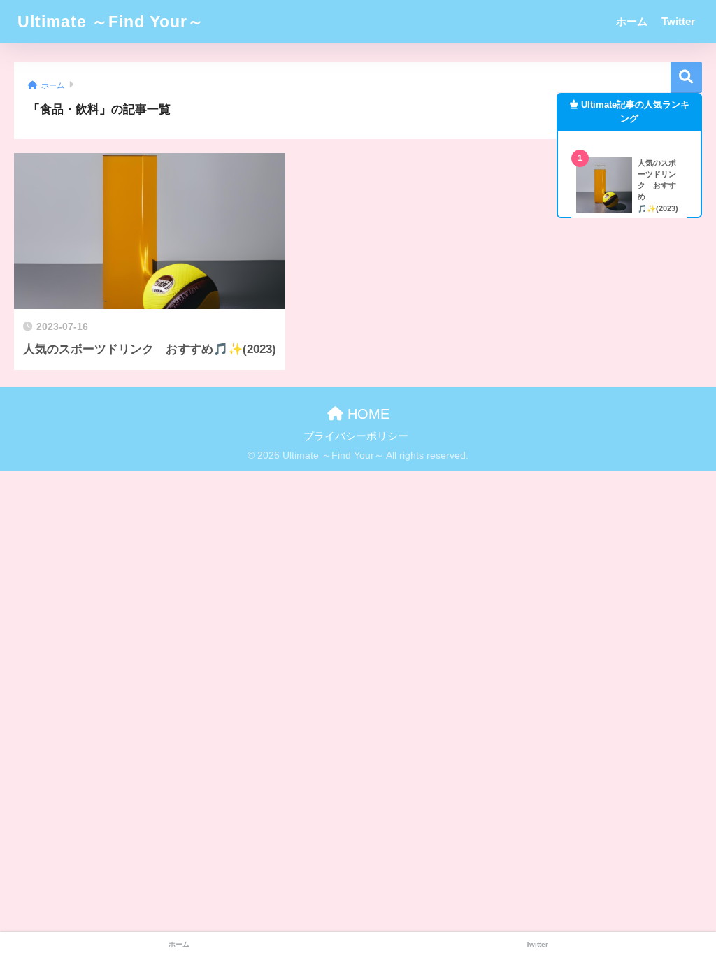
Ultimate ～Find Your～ (110, 22)
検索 (686, 77)
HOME (366, 414)
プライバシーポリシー (355, 436)
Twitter (678, 21)
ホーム (631, 21)
